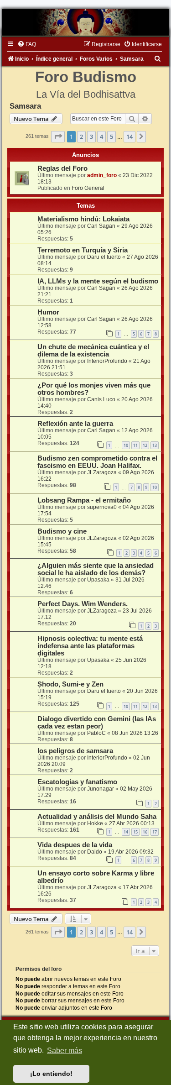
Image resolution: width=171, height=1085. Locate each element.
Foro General (88, 188)
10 (126, 445)
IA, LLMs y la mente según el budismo (97, 281)
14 (126, 832)
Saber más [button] (64, 1050)
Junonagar (100, 789)
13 (154, 445)
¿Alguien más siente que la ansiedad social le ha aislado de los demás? (95, 569)
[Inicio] (85, 22)
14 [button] (129, 136)
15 (135, 832)
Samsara (25, 106)
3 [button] (91, 136)
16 (145, 832)
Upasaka (98, 580)
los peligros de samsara (75, 751)
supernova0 (102, 507)
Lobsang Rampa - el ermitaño (84, 500)
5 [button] (111, 136)
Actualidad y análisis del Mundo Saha (96, 816)
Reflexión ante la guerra (75, 423)
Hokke (95, 823)
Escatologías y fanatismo (77, 782)
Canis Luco (101, 399)
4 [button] (101, 136)
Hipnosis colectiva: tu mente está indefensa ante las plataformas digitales (90, 646)
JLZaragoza (102, 472)
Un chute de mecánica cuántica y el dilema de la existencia (93, 350)
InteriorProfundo (107, 361)
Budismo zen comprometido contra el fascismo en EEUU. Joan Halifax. (97, 462)
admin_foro (102, 175)
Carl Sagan (101, 226)
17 (154, 832)
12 (145, 445)
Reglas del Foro (62, 168)
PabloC (96, 733)
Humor (48, 312)
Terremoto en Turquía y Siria (82, 250)
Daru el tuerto (104, 257)
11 (135, 445)
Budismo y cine (62, 531)
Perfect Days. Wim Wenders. (82, 604)
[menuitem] (26, 44)
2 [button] (81, 136)
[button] (58, 136)
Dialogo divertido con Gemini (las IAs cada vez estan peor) (96, 722)
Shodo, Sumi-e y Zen (70, 684)
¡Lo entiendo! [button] (51, 1073)
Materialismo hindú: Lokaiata (83, 219)
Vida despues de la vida (74, 845)
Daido (94, 852)
